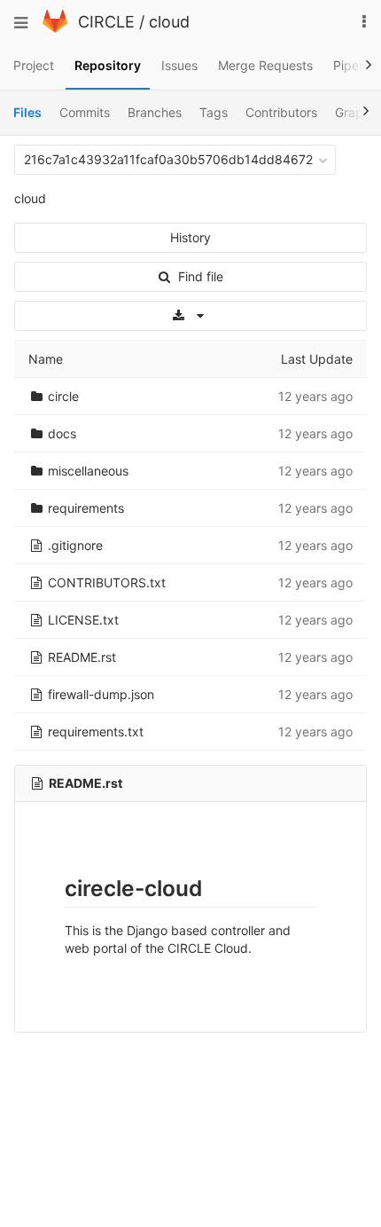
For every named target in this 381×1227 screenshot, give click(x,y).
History (190, 237)
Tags (213, 112)
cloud (169, 21)
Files (27, 112)
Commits (84, 112)
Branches (155, 112)
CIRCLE (106, 21)
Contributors (281, 112)
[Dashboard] (55, 28)
